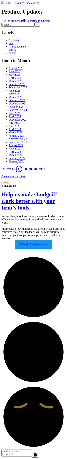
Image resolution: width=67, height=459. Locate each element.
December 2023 (18, 119)
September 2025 (18, 87)
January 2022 (16, 161)
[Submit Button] (37, 25)
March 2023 (15, 132)
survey (12, 49)
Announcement (17, 46)
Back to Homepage (12, 20)
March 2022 (15, 154)
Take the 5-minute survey (33, 244)
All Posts (14, 40)
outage (12, 52)
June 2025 (14, 90)
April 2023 (15, 129)
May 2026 (14, 74)
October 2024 (16, 106)
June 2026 (14, 71)
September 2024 (18, 109)
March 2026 (15, 81)
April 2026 (15, 77)
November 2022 (18, 138)
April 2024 (15, 116)
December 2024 (18, 103)
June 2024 (14, 113)
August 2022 (16, 145)
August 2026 (16, 68)
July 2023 (14, 122)
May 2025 (14, 93)
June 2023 (14, 126)
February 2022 (17, 158)
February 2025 (17, 100)
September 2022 (18, 142)
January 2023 (16, 135)
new (11, 43)
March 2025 (15, 97)
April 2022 (15, 151)
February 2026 (17, 84)
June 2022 (14, 148)
